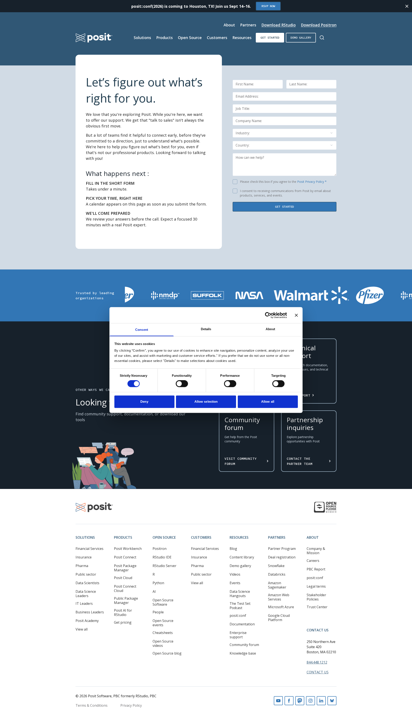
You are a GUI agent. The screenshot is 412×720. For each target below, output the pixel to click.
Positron (160, 548)
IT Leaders (84, 603)
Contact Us (318, 630)
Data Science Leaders (86, 593)
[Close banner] (296, 315)
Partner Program (282, 548)
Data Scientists (87, 583)
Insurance (84, 557)
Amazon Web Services (278, 597)
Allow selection (206, 401)
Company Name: (249, 121)
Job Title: (243, 108)
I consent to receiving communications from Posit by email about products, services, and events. (285, 193)
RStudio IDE (162, 557)
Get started (270, 37)
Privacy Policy (131, 705)
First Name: (245, 84)
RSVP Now (268, 6)
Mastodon (299, 700)
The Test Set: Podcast (240, 605)
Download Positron (318, 24)
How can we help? (250, 157)
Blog (233, 548)
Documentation (242, 624)
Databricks (276, 574)
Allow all (267, 401)
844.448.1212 (317, 662)
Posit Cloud (123, 578)
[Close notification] (406, 6)
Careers (313, 560)
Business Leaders (90, 612)
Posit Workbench (128, 548)
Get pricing (123, 622)
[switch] (182, 383)
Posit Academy (87, 621)
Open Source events (163, 623)
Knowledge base (243, 653)
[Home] (94, 38)
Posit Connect (125, 557)
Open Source (190, 37)
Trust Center (317, 607)
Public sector (86, 574)
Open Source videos (163, 643)
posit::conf (238, 615)
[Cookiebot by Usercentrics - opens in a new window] (268, 315)
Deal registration (281, 557)
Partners (248, 24)
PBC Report (316, 569)
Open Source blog (167, 653)
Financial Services (89, 548)
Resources (241, 37)
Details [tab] (206, 329)
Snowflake (276, 566)
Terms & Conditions (92, 705)
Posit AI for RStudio (123, 612)
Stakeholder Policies (316, 597)
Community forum (244, 645)
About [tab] (270, 329)
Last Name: (298, 84)
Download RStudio (278, 24)
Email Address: (247, 96)
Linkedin (321, 700)
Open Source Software (163, 602)
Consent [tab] (141, 329)
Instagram (310, 700)
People (158, 612)
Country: (242, 145)
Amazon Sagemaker (277, 585)
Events (235, 583)
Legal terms (316, 586)
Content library (242, 557)
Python (158, 583)
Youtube (278, 700)
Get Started (284, 207)
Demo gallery (301, 37)
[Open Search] (322, 37)
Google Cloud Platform (279, 617)
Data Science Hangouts (240, 593)
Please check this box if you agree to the (282, 182)
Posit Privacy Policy (310, 182)
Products (164, 37)
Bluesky (331, 700)
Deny (144, 401)
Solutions (142, 37)
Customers (217, 37)
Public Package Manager (126, 600)
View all (82, 629)
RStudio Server (164, 566)
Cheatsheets (163, 633)
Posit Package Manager (125, 568)
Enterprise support (238, 635)
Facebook (289, 700)
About (229, 24)
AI (154, 591)
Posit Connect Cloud (125, 588)
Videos (235, 574)
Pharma (82, 566)
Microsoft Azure (281, 607)
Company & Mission (316, 550)
